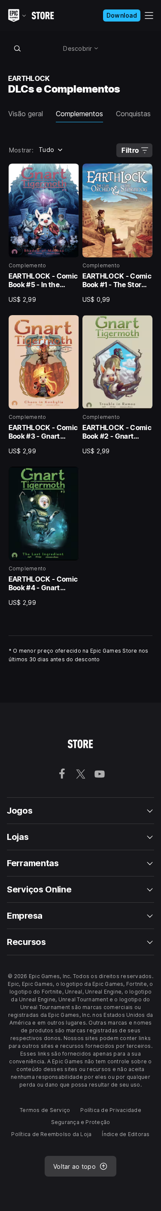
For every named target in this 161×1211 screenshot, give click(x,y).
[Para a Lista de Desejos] (69, 173)
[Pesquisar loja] (17, 48)
